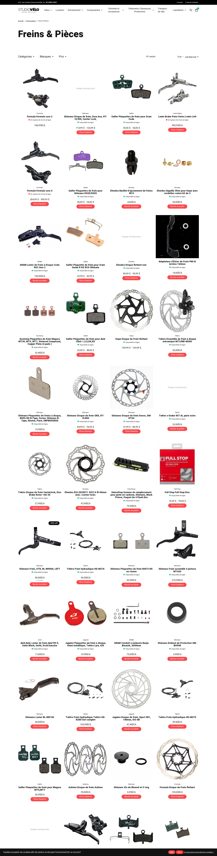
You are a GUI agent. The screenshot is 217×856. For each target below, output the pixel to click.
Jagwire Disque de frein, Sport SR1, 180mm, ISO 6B (131, 718)
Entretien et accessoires (113, 10)
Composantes (93, 10)
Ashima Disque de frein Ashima (86, 791)
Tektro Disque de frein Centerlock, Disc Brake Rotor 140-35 (39, 494)
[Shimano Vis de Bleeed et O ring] (131, 763)
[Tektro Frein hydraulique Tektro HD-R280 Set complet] (85, 689)
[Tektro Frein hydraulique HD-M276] (85, 540)
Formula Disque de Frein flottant (177, 791)
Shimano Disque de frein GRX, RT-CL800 (85, 417)
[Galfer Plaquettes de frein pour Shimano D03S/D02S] (85, 162)
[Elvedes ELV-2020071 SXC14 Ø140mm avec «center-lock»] (85, 464)
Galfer (131, 113)
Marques (45, 57)
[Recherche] (190, 10)
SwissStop (131, 489)
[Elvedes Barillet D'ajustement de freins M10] (131, 162)
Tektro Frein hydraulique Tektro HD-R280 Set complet (85, 718)
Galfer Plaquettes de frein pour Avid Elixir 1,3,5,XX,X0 (85, 340)
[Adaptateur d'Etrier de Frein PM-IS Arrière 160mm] (177, 236)
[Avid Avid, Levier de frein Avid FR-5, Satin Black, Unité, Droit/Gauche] (39, 614)
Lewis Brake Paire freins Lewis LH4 (177, 116)
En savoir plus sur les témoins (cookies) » (199, 852)
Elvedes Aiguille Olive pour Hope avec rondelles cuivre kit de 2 (177, 192)
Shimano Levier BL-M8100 (39, 717)
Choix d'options (85, 132)
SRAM (39, 261)
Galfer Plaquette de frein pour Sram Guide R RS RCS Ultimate (85, 266)
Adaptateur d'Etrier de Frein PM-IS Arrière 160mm (177, 263)
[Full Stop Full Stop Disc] (177, 464)
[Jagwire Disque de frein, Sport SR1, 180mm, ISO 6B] (131, 689)
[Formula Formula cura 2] (39, 88)
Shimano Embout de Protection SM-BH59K (177, 644)
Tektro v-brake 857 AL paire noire (177, 415)
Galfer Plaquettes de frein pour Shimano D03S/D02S (85, 192)
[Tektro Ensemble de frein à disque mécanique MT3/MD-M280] (177, 310)
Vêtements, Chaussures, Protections (139, 10)
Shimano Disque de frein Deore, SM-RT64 (131, 417)
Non (180, 852)
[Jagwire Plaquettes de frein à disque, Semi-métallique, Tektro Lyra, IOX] (85, 614)
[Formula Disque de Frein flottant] (177, 763)
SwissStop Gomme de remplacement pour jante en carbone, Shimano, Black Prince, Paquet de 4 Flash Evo (131, 495)
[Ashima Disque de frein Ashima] (85, 763)
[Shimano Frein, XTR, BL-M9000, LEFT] (39, 540)
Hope (131, 336)
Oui (171, 852)
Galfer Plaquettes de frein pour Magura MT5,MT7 (39, 793)
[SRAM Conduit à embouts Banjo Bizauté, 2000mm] (131, 614)
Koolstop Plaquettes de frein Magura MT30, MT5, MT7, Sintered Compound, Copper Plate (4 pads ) (39, 341)
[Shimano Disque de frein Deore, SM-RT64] (131, 387)
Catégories (25, 57)
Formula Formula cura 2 (39, 116)
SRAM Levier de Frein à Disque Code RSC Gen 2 (40, 266)
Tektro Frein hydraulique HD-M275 (177, 717)
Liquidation (178, 10)
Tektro (177, 336)
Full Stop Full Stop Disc (177, 492)
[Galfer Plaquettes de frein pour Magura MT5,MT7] (39, 763)
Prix (61, 57)
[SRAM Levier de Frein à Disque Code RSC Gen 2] (39, 236)
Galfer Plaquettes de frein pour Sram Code (131, 118)
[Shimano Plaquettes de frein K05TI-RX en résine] (131, 540)
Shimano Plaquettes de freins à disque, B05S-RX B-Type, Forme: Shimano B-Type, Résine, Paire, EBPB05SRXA (39, 418)
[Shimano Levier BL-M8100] (39, 689)
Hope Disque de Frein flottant (131, 339)
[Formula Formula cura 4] (39, 162)
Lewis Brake (177, 113)
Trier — (180, 56)
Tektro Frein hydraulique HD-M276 (85, 569)
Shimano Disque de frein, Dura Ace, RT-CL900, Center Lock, (85, 118)
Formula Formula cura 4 (39, 191)
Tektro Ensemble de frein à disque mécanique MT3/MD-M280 (177, 340)
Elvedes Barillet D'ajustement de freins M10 (131, 192)
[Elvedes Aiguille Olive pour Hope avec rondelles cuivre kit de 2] (177, 162)
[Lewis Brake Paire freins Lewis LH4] (177, 88)
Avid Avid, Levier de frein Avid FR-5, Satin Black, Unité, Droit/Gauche (40, 644)
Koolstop (39, 336)
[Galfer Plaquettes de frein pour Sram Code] (131, 88)
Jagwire (86, 640)
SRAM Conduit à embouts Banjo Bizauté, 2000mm (131, 644)
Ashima (85, 788)
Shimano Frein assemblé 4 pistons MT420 (177, 570)
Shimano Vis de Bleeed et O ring (131, 791)
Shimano (85, 113)
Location (60, 10)
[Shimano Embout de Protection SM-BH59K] (177, 614)
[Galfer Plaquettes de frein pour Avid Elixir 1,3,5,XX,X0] (85, 310)
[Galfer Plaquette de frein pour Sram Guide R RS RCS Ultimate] (85, 236)
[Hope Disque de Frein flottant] (131, 310)
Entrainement (74, 10)
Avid (39, 640)
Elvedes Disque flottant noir (131, 265)
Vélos (46, 10)
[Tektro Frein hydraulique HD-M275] (177, 689)
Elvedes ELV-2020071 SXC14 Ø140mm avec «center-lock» (85, 494)
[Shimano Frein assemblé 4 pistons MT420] (177, 540)
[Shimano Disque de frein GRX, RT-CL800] (85, 387)
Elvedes (131, 187)
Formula (40, 113)
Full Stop (177, 489)
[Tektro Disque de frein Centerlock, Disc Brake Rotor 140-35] (39, 464)
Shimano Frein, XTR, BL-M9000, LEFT (39, 569)
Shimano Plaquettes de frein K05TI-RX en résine (131, 570)
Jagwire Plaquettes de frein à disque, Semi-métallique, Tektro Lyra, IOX (85, 644)
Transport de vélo (162, 10)
